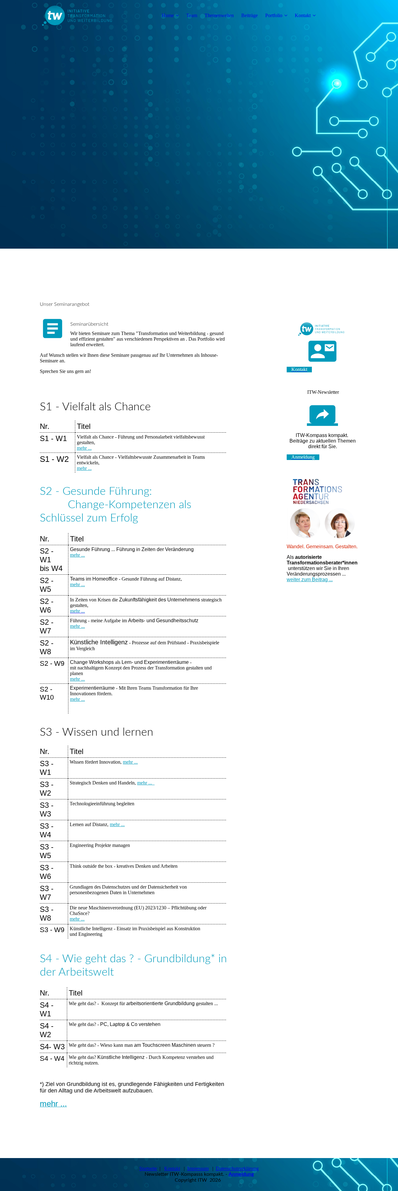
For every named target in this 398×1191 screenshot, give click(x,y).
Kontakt (303, 15)
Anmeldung (241, 1174)
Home (168, 15)
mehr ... (84, 448)
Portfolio (273, 15)
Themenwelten (219, 15)
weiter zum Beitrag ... (310, 579)
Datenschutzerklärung (237, 1168)
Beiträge (249, 15)
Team (191, 15)
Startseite (148, 1168)
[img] (79, 15)
